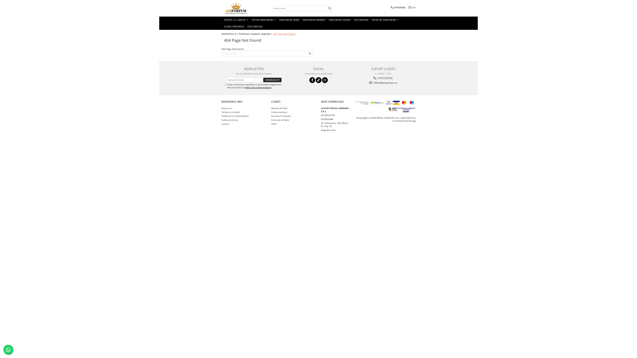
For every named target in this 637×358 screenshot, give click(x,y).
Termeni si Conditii (230, 112)
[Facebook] (312, 80)
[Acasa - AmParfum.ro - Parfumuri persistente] (238, 8)
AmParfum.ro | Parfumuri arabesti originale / (247, 33)
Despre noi (226, 108)
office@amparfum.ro (385, 82)
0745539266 (385, 78)
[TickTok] (318, 80)
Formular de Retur (280, 120)
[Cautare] (330, 8)
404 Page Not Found (284, 33)
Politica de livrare (229, 120)
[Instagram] (325, 80)
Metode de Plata (279, 108)
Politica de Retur (279, 112)
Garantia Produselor (281, 116)
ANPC (274, 123)
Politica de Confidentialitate (257, 87)
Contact (225, 123)
